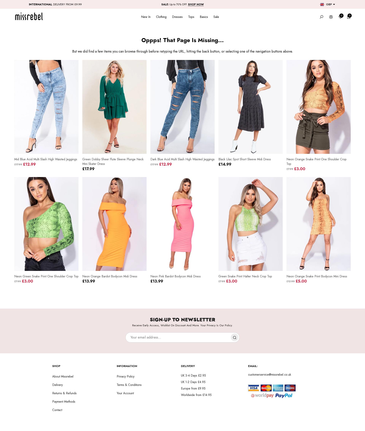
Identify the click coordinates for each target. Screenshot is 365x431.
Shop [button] (56, 366)
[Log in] (331, 17)
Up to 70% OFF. (182, 4)
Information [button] (127, 366)
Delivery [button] (188, 366)
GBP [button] (329, 4)
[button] (334, 4)
